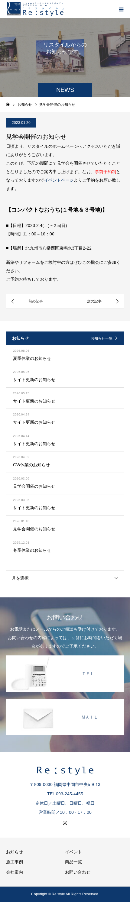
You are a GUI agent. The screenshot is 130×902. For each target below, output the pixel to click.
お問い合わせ (77, 872)
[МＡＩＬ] (65, 699)
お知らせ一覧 (101, 338)
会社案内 (14, 872)
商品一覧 (73, 861)
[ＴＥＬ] (65, 655)
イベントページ (59, 180)
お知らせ (14, 851)
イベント (73, 851)
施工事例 (14, 861)
